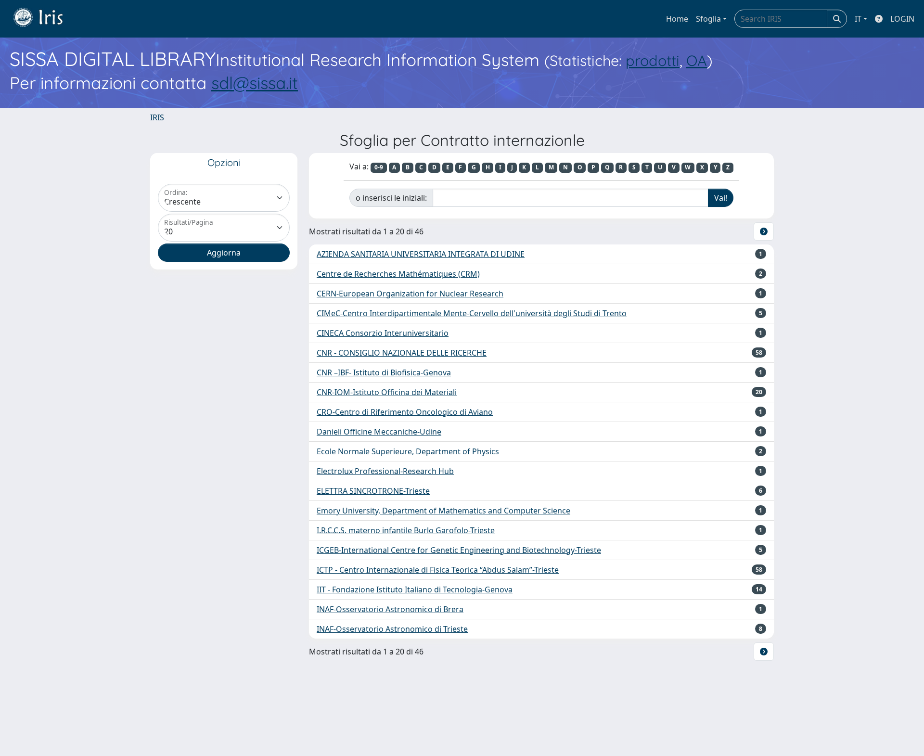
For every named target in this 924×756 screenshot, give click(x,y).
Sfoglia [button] (708, 18)
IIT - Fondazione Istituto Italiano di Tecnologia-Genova (415, 589)
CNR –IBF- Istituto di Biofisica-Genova (384, 372)
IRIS (157, 117)
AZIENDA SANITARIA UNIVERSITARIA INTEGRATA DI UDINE (421, 254)
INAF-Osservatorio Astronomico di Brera (390, 609)
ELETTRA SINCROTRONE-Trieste (373, 491)
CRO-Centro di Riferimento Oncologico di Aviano (405, 412)
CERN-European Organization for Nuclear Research (410, 293)
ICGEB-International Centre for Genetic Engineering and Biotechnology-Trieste (459, 550)
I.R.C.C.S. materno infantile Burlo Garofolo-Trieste (406, 530)
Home (677, 18)
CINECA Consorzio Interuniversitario (383, 333)
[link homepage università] (45, 19)
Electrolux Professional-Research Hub (385, 471)
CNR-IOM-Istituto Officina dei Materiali (387, 392)
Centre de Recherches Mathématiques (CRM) (398, 274)
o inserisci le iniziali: (391, 197)
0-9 (378, 167)
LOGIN (902, 18)
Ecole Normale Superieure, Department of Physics (408, 451)
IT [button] (858, 18)
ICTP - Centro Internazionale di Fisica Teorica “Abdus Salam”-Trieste (438, 569)
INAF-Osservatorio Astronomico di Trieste (392, 629)
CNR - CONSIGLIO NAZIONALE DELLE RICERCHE (402, 352)
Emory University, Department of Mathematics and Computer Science (443, 510)
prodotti (653, 60)
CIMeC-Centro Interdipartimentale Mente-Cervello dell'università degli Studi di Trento (472, 313)
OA (696, 60)
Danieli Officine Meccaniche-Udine (379, 431)
